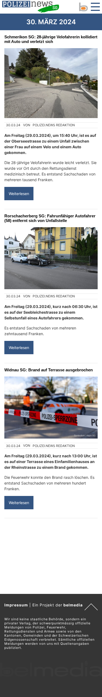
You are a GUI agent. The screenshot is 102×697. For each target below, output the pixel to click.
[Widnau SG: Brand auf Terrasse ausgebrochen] (51, 408)
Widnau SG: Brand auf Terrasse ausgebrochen (48, 370)
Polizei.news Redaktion (54, 125)
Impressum (16, 605)
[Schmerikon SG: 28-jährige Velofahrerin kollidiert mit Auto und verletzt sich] (51, 83)
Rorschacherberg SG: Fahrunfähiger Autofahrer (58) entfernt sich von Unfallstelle (49, 218)
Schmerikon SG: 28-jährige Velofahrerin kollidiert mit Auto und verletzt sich (50, 39)
